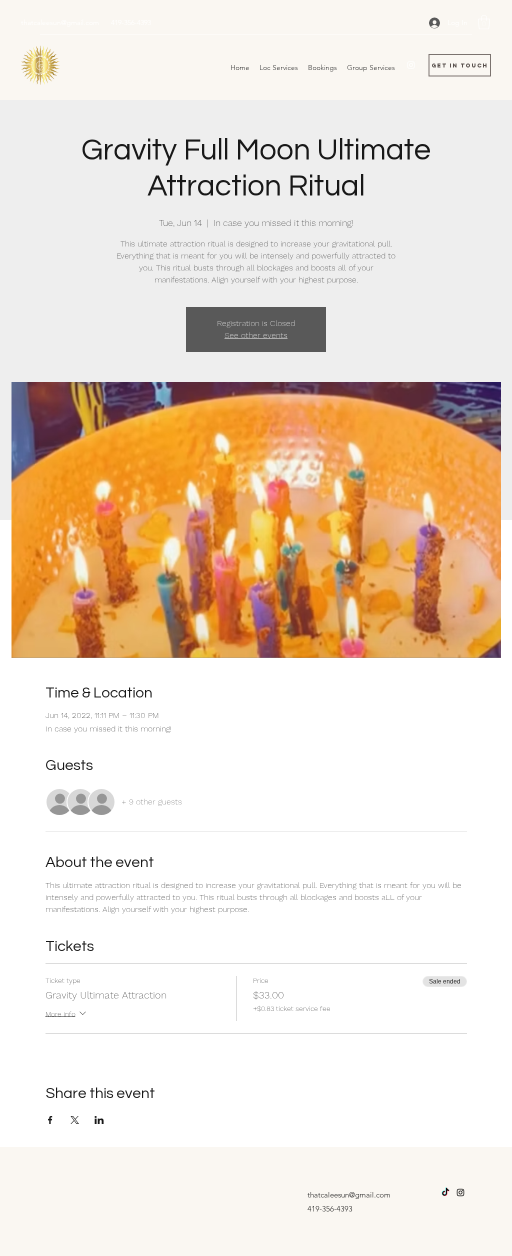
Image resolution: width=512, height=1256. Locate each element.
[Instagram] (411, 65)
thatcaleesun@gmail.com (60, 22)
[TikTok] (445, 1193)
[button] (484, 22)
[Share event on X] (75, 1120)
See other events (256, 335)
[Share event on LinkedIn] (99, 1120)
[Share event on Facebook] (50, 1120)
